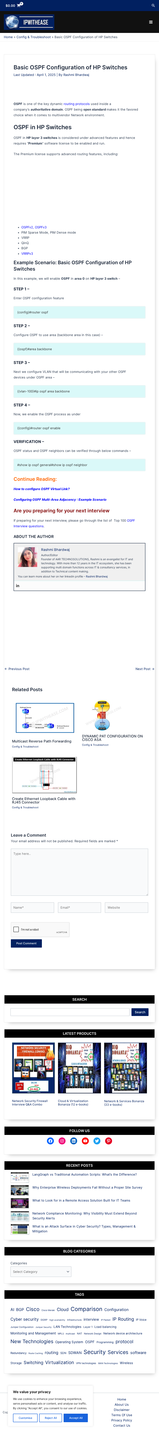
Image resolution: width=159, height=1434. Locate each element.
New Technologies (31, 1341)
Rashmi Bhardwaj (97, 576)
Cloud (63, 1309)
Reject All (51, 1417)
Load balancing (105, 1327)
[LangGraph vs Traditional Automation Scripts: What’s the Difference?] (19, 1177)
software (138, 1352)
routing (51, 1352)
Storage (16, 1363)
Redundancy (18, 1353)
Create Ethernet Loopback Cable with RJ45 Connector (43, 800)
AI (12, 1309)
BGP (20, 1309)
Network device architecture (122, 1333)
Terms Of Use (121, 1415)
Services (118, 1352)
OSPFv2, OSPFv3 (34, 227)
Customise (25, 1417)
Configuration (116, 1309)
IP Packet (106, 1320)
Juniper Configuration (22, 1327)
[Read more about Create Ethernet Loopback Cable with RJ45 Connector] (44, 775)
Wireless (126, 1363)
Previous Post (16, 668)
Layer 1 (87, 1326)
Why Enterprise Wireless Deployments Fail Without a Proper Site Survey (87, 1187)
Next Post (145, 668)
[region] (50, 1406)
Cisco (33, 1309)
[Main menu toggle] (150, 22)
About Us (122, 1404)
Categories (18, 1263)
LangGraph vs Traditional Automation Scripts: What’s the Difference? (84, 1174)
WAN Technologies (108, 1363)
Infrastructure (74, 1320)
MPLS (61, 1333)
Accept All (75, 1417)
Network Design (92, 1333)
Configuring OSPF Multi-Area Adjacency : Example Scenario (60, 500)
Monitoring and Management (33, 1333)
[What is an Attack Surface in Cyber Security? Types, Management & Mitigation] (19, 1229)
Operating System (69, 1342)
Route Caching (36, 1353)
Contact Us (121, 1425)
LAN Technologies (67, 1327)
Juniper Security (43, 1327)
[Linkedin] (17, 586)
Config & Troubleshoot (25, 746)
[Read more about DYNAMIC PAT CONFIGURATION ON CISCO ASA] (103, 715)
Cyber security (24, 1319)
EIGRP (44, 1319)
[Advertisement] (84, 92)
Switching (33, 1362)
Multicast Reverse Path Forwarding (41, 741)
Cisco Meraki (48, 1310)
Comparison (86, 1309)
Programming (105, 1342)
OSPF (90, 1342)
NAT (79, 1333)
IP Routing (123, 1319)
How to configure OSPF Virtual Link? (42, 489)
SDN (63, 1353)
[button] (153, 5)
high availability (57, 1320)
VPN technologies (86, 1363)
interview (91, 1319)
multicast (70, 1333)
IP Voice (141, 1319)
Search (140, 1012)
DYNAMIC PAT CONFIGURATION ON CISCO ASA (112, 738)
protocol (124, 1341)
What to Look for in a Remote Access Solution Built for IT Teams (81, 1200)
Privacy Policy (121, 1420)
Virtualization (59, 1362)
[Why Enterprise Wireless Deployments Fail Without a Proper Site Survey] (19, 1190)
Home (121, 1399)
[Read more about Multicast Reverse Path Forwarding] (44, 718)
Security (95, 1352)
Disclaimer (122, 1410)
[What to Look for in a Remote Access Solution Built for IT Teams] (19, 1203)
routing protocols (77, 104)
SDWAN (75, 1353)
